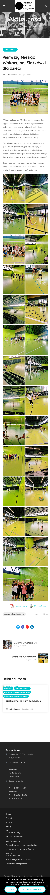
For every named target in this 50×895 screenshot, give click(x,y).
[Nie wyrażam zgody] (47, 886)
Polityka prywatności (32, 889)
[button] (46, 6)
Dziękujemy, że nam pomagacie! (23, 700)
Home (5, 27)
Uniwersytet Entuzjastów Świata (16, 696)
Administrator (12, 75)
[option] (25, 698)
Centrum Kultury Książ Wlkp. (14, 614)
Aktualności (15, 27)
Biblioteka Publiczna (22, 688)
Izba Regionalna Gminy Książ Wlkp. (17, 692)
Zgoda (11, 889)
